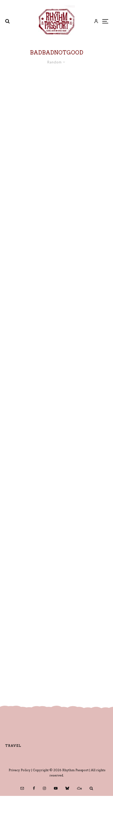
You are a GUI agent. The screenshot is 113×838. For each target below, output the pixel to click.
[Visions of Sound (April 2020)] (56, 556)
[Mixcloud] (79, 788)
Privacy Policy (19, 770)
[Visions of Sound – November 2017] (56, 381)
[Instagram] (44, 788)
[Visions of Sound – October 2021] (56, 117)
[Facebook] (34, 788)
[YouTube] (55, 788)
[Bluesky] (67, 788)
